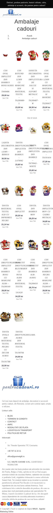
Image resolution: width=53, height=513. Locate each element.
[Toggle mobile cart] (43, 12)
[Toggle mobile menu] (48, 12)
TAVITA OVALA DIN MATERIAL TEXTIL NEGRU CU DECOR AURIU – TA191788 (6, 347)
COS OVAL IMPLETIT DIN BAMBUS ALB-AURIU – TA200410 (33, 272)
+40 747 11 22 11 (14, 451)
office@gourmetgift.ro (15, 456)
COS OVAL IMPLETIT (20, 209)
